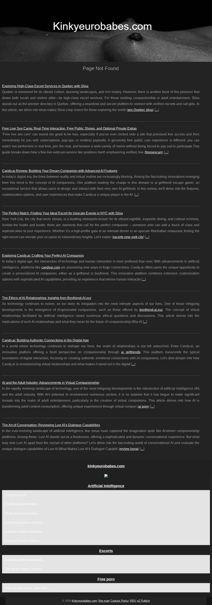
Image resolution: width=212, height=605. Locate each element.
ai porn (143, 406)
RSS (133, 600)
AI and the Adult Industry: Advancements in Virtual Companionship (50, 382)
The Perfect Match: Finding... (24, 568)
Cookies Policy (120, 600)
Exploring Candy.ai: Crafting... (24, 522)
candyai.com (50, 267)
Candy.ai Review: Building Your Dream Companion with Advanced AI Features (59, 171)
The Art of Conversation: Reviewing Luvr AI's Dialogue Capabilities (51, 425)
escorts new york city (128, 237)
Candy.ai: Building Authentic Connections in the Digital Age (45, 340)
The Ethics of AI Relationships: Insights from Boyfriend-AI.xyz (46, 298)
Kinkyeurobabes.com (84, 600)
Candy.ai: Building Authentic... (24, 531)
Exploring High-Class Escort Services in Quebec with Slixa (45, 86)
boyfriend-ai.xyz (151, 309)
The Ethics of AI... (16, 494)
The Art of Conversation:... (22, 503)
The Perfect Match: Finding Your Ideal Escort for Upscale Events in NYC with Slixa (62, 213)
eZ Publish (143, 600)
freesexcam (153, 152)
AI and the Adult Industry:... (23, 513)
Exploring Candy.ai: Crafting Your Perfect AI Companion (43, 255)
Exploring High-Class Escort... (24, 559)
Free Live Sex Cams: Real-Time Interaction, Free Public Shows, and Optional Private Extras (69, 128)
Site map (103, 600)
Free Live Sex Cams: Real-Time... (27, 587)
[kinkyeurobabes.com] (106, 31)
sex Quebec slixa (140, 110)
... (156, 110)
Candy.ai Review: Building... (23, 540)
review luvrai (129, 449)
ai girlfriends (130, 352)
